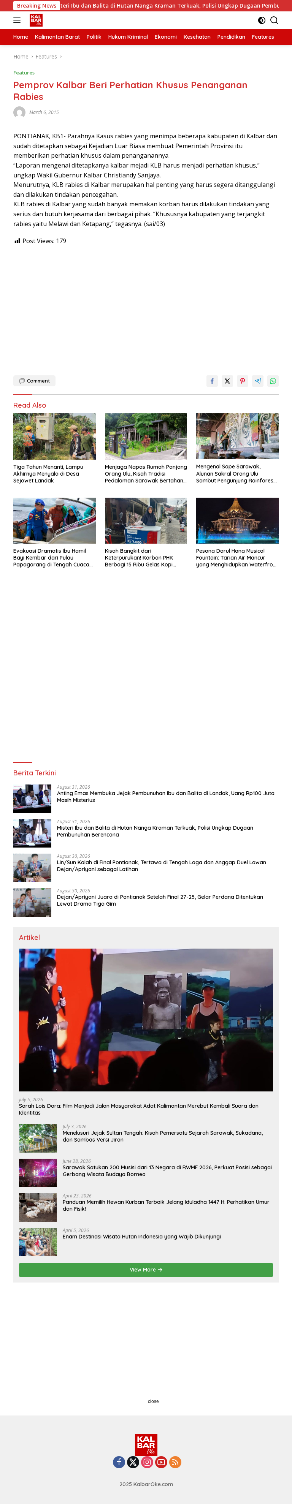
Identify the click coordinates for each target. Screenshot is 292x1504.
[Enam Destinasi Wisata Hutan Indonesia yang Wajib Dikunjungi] (38, 1242)
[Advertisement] (146, 307)
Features (24, 72)
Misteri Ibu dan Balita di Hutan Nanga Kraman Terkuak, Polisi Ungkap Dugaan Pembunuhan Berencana (155, 831)
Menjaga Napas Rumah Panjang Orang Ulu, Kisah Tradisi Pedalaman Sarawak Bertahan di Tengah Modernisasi (146, 473)
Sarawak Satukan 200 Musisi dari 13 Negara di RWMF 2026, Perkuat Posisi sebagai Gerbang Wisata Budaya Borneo (167, 1171)
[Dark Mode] (261, 20)
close (153, 1401)
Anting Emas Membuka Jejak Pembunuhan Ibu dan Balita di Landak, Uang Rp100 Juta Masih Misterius (166, 796)
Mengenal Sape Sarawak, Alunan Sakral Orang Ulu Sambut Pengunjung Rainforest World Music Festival (235, 473)
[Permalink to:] (19, 111)
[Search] (274, 20)
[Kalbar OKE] (46, 20)
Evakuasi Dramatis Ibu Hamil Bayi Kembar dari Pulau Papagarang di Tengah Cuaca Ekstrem (51, 557)
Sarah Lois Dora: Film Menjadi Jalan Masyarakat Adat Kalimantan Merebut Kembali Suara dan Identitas (139, 1109)
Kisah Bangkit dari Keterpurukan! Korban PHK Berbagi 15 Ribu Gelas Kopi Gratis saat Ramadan (139, 557)
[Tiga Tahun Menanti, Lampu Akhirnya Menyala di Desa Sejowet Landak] (54, 436)
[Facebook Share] (212, 381)
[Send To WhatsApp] (273, 381)
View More (143, 1269)
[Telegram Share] (257, 381)
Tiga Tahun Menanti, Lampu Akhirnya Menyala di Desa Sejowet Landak (48, 473)
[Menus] (18, 20)
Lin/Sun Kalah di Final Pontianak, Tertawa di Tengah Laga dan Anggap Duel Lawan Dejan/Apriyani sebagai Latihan (161, 866)
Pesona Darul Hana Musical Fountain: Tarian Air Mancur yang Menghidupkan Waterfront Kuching (237, 557)
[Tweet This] (227, 381)
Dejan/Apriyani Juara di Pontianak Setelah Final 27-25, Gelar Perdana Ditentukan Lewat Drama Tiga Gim (160, 900)
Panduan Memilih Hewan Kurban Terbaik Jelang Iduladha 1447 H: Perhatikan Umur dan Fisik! (166, 1205)
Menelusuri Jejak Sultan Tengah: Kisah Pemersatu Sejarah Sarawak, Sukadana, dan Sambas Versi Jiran (163, 1136)
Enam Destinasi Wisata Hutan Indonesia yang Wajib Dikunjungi (142, 1236)
